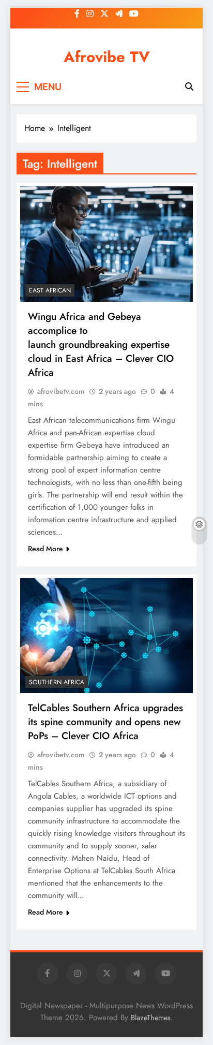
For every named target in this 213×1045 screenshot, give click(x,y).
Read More (45, 548)
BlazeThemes (151, 1017)
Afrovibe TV (107, 57)
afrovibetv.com (60, 391)
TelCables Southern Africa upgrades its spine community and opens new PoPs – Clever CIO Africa (105, 722)
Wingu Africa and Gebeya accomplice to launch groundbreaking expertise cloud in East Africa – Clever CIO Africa (101, 344)
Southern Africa (56, 682)
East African (50, 290)
